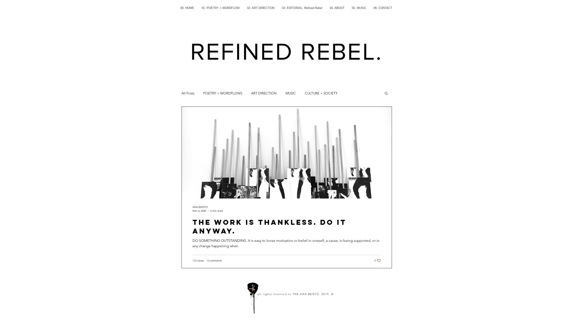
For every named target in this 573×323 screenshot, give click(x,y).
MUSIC (291, 93)
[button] (386, 93)
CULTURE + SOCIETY (321, 93)
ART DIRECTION (264, 93)
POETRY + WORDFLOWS (222, 93)
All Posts (188, 93)
